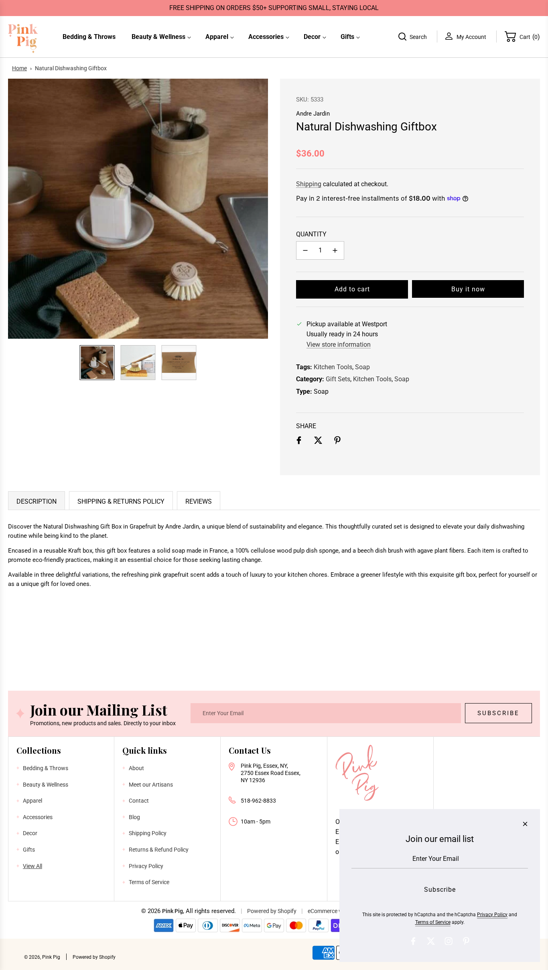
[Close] (525, 824)
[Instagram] (448, 941)
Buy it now (468, 289)
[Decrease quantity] (305, 250)
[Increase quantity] (335, 250)
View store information (338, 344)
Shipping (308, 184)
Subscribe (498, 713)
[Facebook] (413, 941)
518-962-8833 (258, 800)
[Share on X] (318, 441)
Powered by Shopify (271, 911)
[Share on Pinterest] (337, 441)
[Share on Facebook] (299, 441)
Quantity (311, 234)
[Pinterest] (466, 941)
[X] (431, 941)
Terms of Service (433, 922)
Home (19, 68)
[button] (18, 208)
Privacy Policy (492, 914)
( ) (530, 36)
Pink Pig (172, 911)
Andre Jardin (313, 113)
